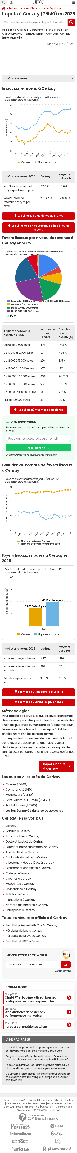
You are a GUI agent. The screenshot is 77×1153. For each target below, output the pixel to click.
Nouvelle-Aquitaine (49, 8)
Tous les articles (24, 1107)
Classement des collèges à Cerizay (30, 862)
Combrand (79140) (19, 789)
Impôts (30, 8)
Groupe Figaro (24, 1110)
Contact (68, 1100)
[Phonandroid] (56, 1148)
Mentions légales (64, 1107)
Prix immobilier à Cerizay (22, 836)
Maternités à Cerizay (20, 883)
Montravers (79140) (19, 794)
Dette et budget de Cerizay (25, 841)
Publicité (58, 1100)
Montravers (53, 29)
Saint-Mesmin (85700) (21, 805)
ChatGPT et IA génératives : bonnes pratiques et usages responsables (30, 997)
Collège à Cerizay (18, 873)
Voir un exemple (63, 971)
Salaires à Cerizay (18, 830)
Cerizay (11, 825)
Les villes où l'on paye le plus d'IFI (40, 691)
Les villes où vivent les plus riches (41, 409)
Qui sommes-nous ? (15, 1100)
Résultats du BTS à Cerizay (24, 941)
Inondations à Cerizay (20, 899)
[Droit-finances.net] (56, 1133)
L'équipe (32, 1100)
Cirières (21, 29)
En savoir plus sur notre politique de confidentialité (31, 455)
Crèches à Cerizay (18, 878)
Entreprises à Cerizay (20, 910)
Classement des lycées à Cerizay (28, 867)
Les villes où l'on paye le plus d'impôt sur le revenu (41, 227)
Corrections (47, 1107)
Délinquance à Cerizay (21, 888)
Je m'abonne (36, 447)
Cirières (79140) (16, 784)
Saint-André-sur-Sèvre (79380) (28, 799)
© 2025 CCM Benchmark (47, 1110)
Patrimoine (15, 8)
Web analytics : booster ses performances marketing (25, 1012)
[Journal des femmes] (20, 1126)
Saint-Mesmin (34, 33)
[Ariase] (20, 1149)
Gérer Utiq (9, 1107)
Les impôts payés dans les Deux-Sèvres (34, 810)
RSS (37, 1107)
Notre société (45, 1100)
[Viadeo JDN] (56, 1141)
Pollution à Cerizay (18, 894)
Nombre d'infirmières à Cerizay (27, 904)
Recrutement (13, 1103)
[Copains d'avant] (20, 1141)
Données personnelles (33, 1103)
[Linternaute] (20, 1134)
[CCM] (56, 1126)
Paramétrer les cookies (59, 1103)
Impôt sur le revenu (16, 78)
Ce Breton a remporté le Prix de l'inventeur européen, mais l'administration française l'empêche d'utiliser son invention (38, 1076)
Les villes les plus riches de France (41, 215)
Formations (16, 987)
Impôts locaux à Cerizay (54, 766)
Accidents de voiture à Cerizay (27, 857)
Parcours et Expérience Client (26, 1025)
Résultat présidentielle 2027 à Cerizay (31, 925)
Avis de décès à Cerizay (22, 852)
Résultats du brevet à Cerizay (26, 935)
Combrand (36, 29)
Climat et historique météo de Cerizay (32, 846)
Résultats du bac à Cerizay (24, 930)
